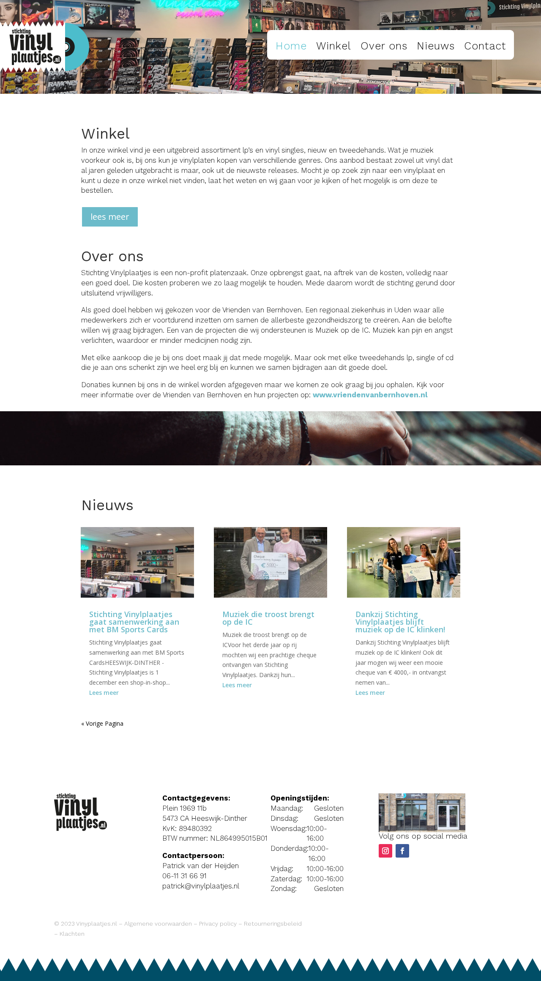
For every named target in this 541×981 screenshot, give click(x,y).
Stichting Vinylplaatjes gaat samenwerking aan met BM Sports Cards (134, 621)
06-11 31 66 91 (184, 876)
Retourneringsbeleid (273, 923)
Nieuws (436, 46)
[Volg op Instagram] (385, 851)
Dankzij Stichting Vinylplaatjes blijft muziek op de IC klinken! (400, 621)
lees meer (109, 216)
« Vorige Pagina (102, 723)
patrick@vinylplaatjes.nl (200, 886)
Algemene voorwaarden (158, 923)
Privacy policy (218, 923)
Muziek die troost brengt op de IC (268, 618)
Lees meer (104, 693)
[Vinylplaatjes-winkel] (422, 830)
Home (291, 46)
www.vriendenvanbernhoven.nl (370, 395)
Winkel (333, 46)
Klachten (72, 933)
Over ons (384, 46)
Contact (485, 46)
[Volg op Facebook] (402, 851)
